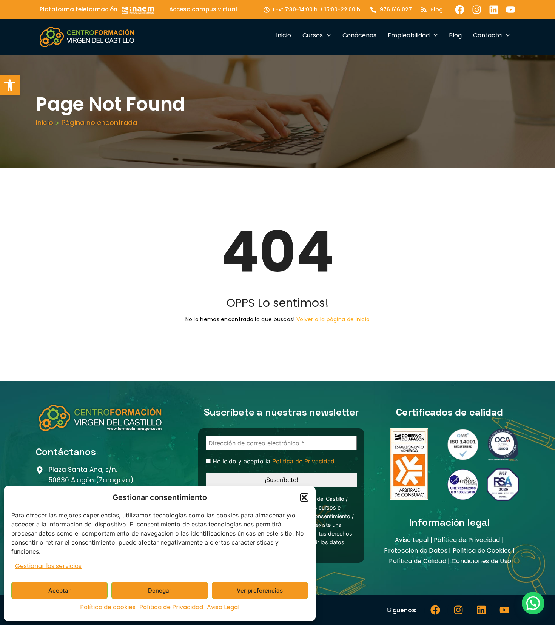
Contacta (487, 35)
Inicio (283, 35)
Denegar (159, 590)
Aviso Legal (223, 607)
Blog (455, 35)
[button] (10, 85)
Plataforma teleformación (78, 9)
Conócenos (359, 35)
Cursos (312, 35)
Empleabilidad (409, 35)
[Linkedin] (493, 9)
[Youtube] (510, 9)
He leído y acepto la (273, 461)
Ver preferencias (260, 590)
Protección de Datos (415, 550)
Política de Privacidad (171, 607)
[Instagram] (476, 9)
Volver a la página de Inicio (333, 319)
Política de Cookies (482, 550)
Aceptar (59, 590)
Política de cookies (108, 607)
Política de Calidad (417, 561)
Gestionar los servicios (48, 566)
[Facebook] (459, 9)
